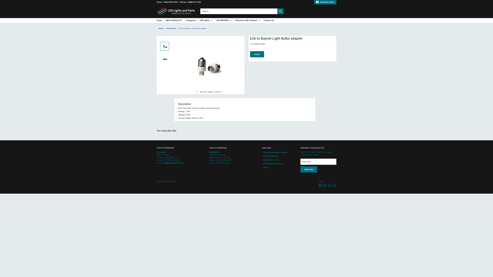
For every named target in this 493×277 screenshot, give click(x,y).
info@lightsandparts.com (173, 163)
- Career (265, 167)
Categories (191, 20)
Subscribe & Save (327, 2)
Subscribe (308, 169)
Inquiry (257, 54)
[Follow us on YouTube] (334, 185)
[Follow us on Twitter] (325, 185)
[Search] (280, 11)
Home (159, 20)
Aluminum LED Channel (246, 20)
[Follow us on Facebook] (320, 185)
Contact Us (269, 20)
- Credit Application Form (273, 163)
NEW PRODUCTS (174, 20)
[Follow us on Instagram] (329, 185)
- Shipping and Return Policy (274, 152)
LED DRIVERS (222, 20)
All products (171, 28)
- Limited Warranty (270, 156)
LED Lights (205, 20)
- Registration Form (270, 160)
